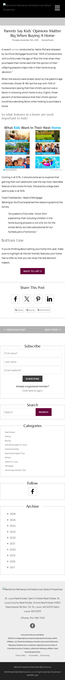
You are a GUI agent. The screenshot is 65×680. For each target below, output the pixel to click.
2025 (13, 520)
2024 (13, 525)
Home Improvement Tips (15, 470)
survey (15, 49)
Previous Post (16, 329)
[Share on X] (27, 299)
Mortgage (9, 465)
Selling (8, 436)
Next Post (52, 329)
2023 (13, 532)
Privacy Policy (21, 655)
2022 (13, 537)
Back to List (32, 271)
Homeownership (12, 449)
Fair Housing (44, 655)
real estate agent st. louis (16, 444)
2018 (12, 561)
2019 (12, 555)
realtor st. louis (11, 461)
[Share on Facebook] (15, 299)
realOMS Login (32, 675)
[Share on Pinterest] (38, 299)
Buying (31, 310)
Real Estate (44, 310)
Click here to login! (32, 390)
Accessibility (33, 655)
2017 (12, 567)
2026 (13, 514)
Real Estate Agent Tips (15, 453)
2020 (13, 549)
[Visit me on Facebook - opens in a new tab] (32, 491)
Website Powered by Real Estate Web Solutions (32, 667)
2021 (12, 543)
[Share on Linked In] (49, 299)
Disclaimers (55, 672)
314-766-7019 (37, 618)
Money (20, 310)
